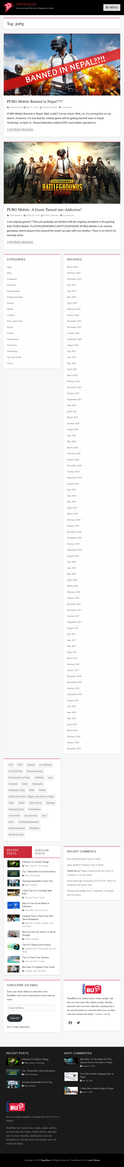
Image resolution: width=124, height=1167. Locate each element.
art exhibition (45, 765)
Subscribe (14, 1018)
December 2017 (74, 604)
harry (69, 859)
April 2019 (72, 508)
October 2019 (73, 471)
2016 (20, 765)
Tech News (12, 345)
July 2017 (71, 634)
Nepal (11, 803)
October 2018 (73, 544)
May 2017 (71, 646)
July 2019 (71, 489)
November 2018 (74, 538)
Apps (9, 267)
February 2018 (73, 592)
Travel (10, 363)
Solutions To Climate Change (35, 862)
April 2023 (72, 303)
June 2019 (71, 496)
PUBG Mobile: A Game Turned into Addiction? (44, 209)
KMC (31, 790)
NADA (42, 790)
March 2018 (72, 586)
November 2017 (74, 610)
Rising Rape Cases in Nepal (87, 859)
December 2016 (74, 676)
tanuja (69, 865)
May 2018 (71, 574)
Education (11, 285)
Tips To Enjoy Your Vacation (35, 957)
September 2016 (74, 694)
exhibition (39, 777)
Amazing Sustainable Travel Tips (37, 881)
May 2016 (71, 718)
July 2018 (71, 562)
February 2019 (73, 520)
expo (50, 777)
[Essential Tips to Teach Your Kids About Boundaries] (13, 917)
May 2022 (71, 363)
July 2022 (71, 351)
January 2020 (73, 459)
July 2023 (71, 285)
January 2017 (73, 670)
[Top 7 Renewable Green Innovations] (13, 873)
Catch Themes (93, 1160)
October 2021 (73, 393)
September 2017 (74, 622)
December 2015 (74, 748)
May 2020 (71, 441)
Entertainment (16, 107)
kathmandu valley (17, 790)
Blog (9, 273)
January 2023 (73, 315)
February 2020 (73, 453)
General (10, 303)
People (10, 327)
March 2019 (72, 514)
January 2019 (73, 526)
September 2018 (74, 550)
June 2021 (71, 405)
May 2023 (71, 297)
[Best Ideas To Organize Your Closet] (13, 968)
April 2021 (72, 411)
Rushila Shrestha (49, 107)
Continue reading (102, 1014)
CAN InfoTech (15, 771)
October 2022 (73, 333)
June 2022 (71, 357)
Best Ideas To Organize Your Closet (38, 967)
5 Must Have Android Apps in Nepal (96, 1088)
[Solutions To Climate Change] (13, 863)
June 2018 (71, 568)
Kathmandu (37, 784)
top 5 (44, 815)
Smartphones (13, 339)
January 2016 (73, 742)
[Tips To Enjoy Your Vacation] (13, 959)
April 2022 (72, 369)
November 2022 (74, 327)
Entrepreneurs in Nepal (19, 777)
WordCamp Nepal (17, 828)
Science (10, 333)
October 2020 (73, 423)
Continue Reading (20, 129)
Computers (12, 279)
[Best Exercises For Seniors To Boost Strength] (13, 933)
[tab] (18, 852)
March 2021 (72, 417)
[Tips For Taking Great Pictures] (13, 946)
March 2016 (72, 730)
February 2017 (73, 664)
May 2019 (71, 502)
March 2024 (72, 267)
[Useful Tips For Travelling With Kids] (13, 892)
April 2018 (72, 580)
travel (11, 822)
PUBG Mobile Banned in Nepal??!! (35, 101)
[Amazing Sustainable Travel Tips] (13, 882)
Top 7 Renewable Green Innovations (38, 871)
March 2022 (72, 375)
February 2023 (73, 309)
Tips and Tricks (14, 357)
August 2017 (73, 628)
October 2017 (73, 616)
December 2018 (74, 532)
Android (31, 765)
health (24, 784)
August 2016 (73, 700)
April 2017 (72, 652)
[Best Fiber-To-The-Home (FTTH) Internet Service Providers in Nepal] (71, 1061)
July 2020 (71, 435)
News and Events (15, 321)
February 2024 (73, 273)
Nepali (22, 803)
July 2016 (71, 706)
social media (14, 815)
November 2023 (74, 279)
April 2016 (72, 724)
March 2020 (72, 447)
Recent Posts (13, 852)
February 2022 (73, 381)
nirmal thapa (72, 881)
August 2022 (73, 345)
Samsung (50, 803)
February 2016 (73, 736)
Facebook (13, 784)
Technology (12, 351)
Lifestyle (11, 315)
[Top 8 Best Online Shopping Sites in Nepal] (71, 1076)
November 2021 (74, 387)
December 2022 (74, 321)
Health (10, 309)
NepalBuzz (26, 4)
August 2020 (73, 429)
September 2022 (74, 339)
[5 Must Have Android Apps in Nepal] (71, 1090)
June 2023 (71, 291)
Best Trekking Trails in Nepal (89, 865)
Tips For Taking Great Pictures (36, 945)
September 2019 (74, 477)
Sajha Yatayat (35, 803)
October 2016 (73, 688)
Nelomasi (71, 891)
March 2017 (72, 658)
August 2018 (73, 556)
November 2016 (74, 682)
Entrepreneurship (15, 297)
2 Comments (66, 107)
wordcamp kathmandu (28, 822)
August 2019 (73, 484)
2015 (11, 765)
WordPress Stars (16, 834)
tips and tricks (31, 815)
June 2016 (71, 712)
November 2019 (74, 465)
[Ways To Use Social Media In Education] (13, 905)
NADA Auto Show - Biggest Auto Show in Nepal (31, 796)
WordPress (34, 828)
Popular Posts (42, 852)
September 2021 (74, 399)
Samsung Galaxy (16, 809)
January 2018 (73, 598)
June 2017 (71, 640)
